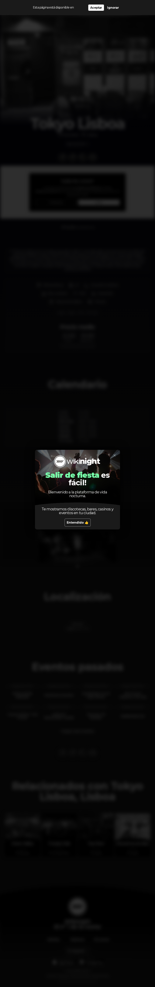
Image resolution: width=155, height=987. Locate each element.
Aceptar (96, 7)
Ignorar (113, 7)
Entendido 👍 (77, 522)
